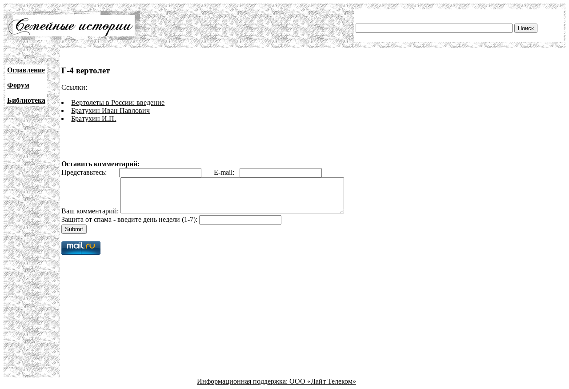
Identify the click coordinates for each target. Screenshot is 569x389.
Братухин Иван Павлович (110, 110)
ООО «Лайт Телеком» (322, 381)
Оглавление (26, 70)
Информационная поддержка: (243, 381)
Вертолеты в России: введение (117, 102)
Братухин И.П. (93, 118)
